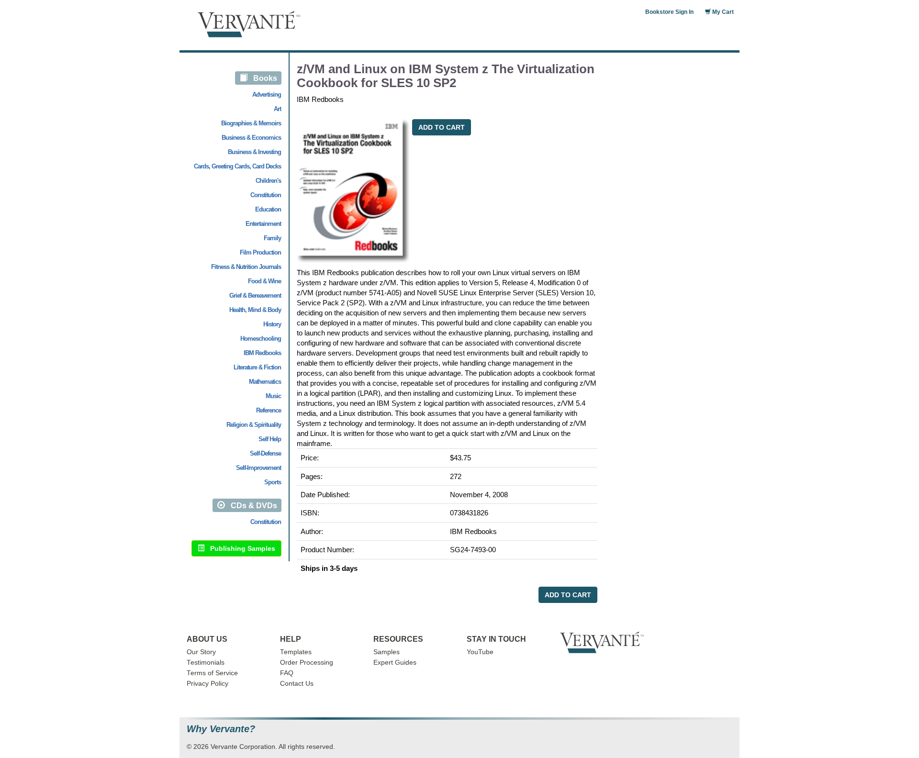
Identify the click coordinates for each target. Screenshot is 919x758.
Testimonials (205, 662)
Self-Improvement (258, 467)
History (272, 324)
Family (272, 238)
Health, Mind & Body (255, 309)
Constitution (265, 195)
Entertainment (263, 223)
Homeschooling (260, 338)
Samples (386, 652)
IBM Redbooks (262, 353)
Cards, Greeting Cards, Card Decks (237, 166)
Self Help (269, 439)
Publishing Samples (239, 548)
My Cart (722, 12)
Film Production (260, 252)
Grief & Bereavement (255, 295)
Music (273, 396)
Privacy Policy (207, 683)
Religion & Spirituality (253, 424)
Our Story (201, 652)
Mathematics (265, 381)
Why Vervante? (221, 729)
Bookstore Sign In (669, 12)
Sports (272, 482)
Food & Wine (264, 281)
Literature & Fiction (257, 367)
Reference (268, 410)
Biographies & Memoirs (251, 123)
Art (277, 108)
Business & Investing (254, 152)
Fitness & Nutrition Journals (246, 266)
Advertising (266, 94)
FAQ (286, 673)
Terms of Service (212, 673)
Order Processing (306, 662)
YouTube (480, 652)
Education (268, 209)
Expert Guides (394, 662)
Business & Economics (251, 137)
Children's (268, 180)
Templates (296, 652)
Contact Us (297, 683)
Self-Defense (265, 453)
